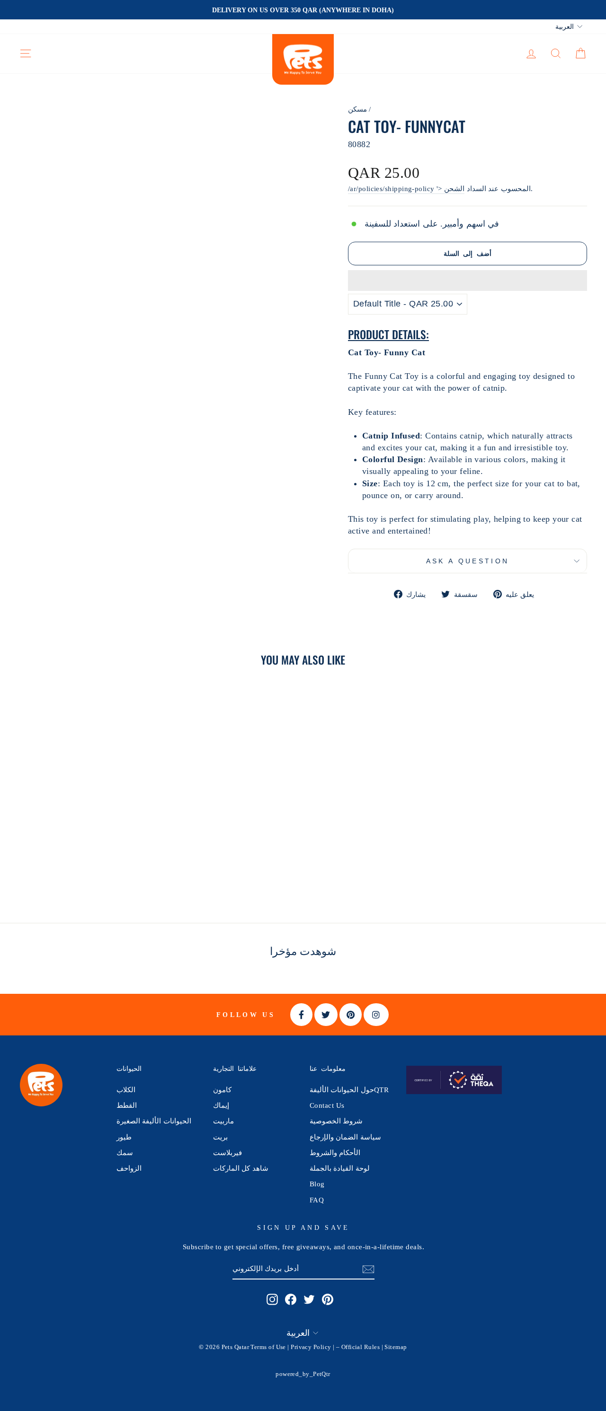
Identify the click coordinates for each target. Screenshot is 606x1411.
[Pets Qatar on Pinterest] (327, 1299)
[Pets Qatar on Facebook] (290, 1299)
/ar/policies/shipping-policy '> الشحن (406, 188)
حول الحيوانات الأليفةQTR (349, 1090)
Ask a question (467, 561)
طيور (124, 1137)
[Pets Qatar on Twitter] (309, 1299)
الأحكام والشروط (335, 1152)
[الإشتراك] (368, 1269)
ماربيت (223, 1121)
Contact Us (327, 1105)
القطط (126, 1105)
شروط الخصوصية (336, 1121)
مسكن (357, 109)
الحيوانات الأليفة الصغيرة (153, 1121)
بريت (220, 1137)
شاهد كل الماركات (240, 1168)
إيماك (221, 1105)
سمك (124, 1152)
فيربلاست (227, 1152)
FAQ (317, 1200)
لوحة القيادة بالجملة (340, 1168)
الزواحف (129, 1168)
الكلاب (125, 1090)
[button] (467, 280)
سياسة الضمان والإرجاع (345, 1137)
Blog (317, 1184)
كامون (222, 1090)
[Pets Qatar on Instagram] (272, 1299)
